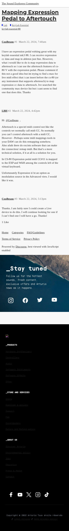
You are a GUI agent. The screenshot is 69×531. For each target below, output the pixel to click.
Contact (10, 476)
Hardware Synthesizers (19, 351)
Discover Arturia (15, 446)
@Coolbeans (12, 120)
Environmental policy (18, 452)
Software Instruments (18, 369)
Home (5, 232)
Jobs (8, 458)
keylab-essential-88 (11, 29)
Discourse (21, 246)
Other (9, 381)
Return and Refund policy (20, 429)
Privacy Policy (32, 238)
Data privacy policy (46, 519)
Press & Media (14, 470)
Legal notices (22, 519)
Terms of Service (11, 238)
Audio (9, 363)
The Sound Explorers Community (20, 3)
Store (9, 399)
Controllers (12, 357)
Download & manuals (17, 405)
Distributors (13, 423)
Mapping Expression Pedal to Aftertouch (30, 15)
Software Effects (15, 375)
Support (10, 411)
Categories (18, 232)
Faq (7, 417)
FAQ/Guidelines (36, 232)
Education (11, 464)
